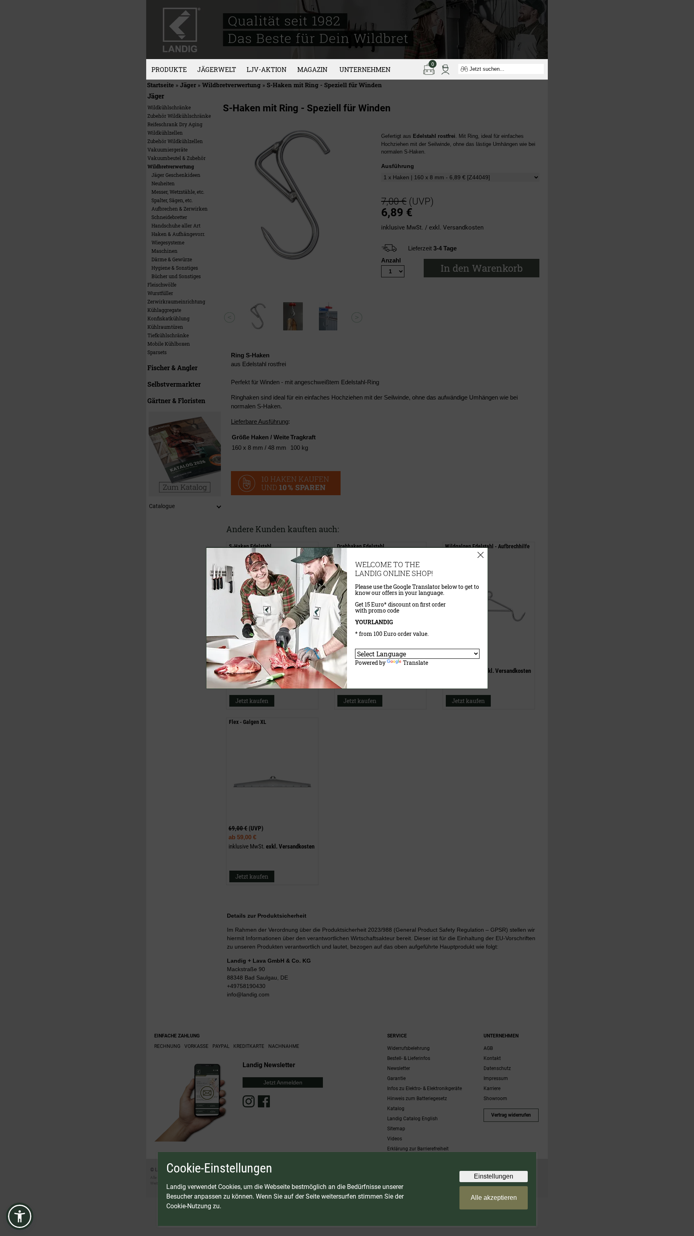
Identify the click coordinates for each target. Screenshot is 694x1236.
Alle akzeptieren (494, 1197)
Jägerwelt (216, 69)
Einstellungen (493, 1176)
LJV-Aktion (266, 69)
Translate (415, 662)
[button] (19, 1216)
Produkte (169, 69)
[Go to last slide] (229, 317)
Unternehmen (364, 69)
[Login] (445, 68)
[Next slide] (356, 317)
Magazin (312, 69)
